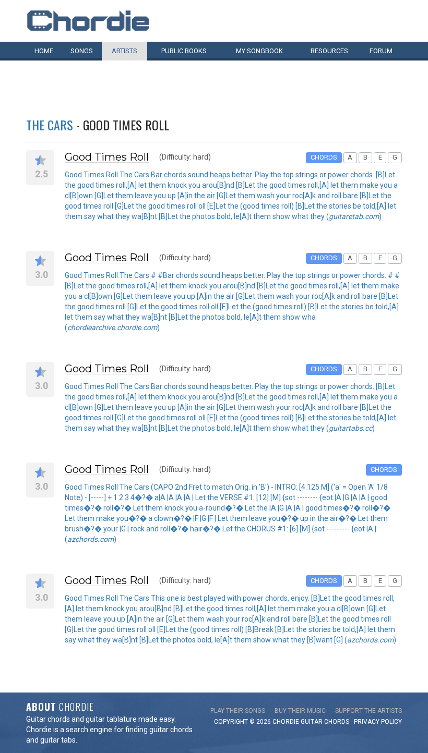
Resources (329, 51)
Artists (124, 51)
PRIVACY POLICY (378, 721)
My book (259, 51)
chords (336, 721)
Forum (381, 51)
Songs (81, 51)
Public (184, 51)
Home (43, 51)
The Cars (49, 124)
